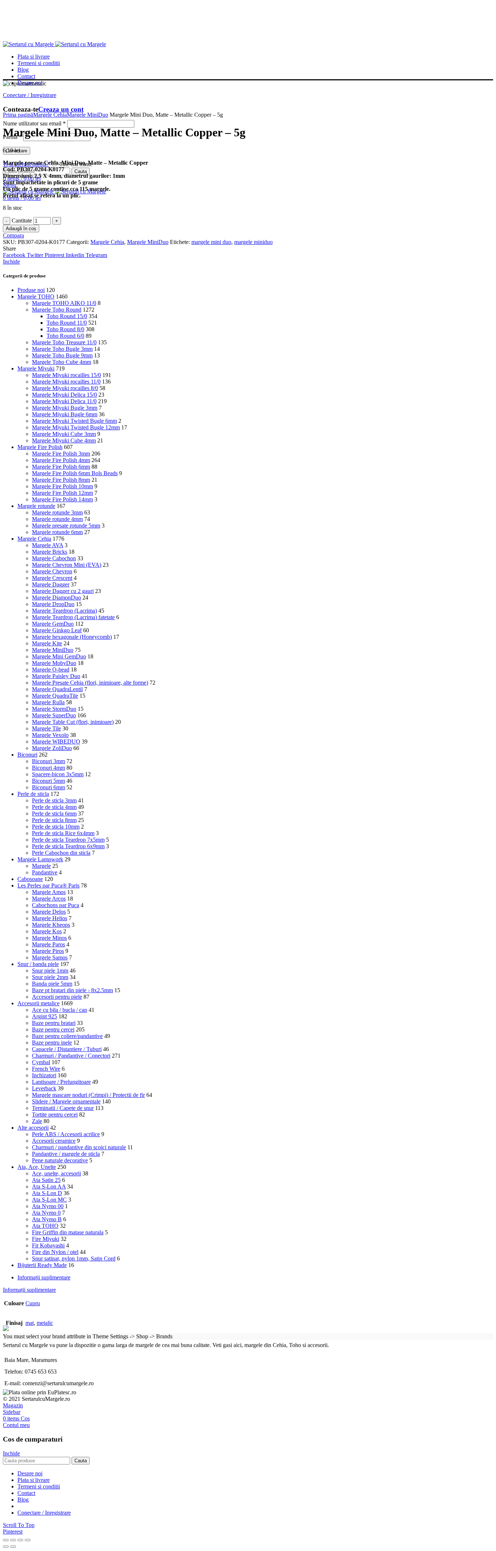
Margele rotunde (36, 506)
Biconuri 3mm (48, 761)
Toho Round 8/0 (65, 329)
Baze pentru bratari (54, 1023)
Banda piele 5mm (52, 984)
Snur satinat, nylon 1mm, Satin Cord (73, 1258)
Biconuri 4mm (48, 768)
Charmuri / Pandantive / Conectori (71, 1056)
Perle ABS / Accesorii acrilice (66, 1134)
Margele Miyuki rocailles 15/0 (66, 375)
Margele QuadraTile (55, 696)
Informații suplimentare (43, 1277)
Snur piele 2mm (50, 977)
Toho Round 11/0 (66, 323)
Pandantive (44, 872)
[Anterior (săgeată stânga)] (6, 1547)
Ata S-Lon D (47, 1193)
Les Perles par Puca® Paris (48, 885)
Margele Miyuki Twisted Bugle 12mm (76, 427)
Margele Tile (46, 728)
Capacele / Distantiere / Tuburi (67, 1049)
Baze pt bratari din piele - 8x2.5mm (72, 990)
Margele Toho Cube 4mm (61, 362)
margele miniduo (253, 242)
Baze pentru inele (52, 1042)
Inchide (11, 261)
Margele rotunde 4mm (57, 519)
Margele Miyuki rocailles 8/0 (65, 388)
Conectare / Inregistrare (44, 1513)
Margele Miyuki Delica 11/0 (64, 401)
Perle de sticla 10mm (56, 826)
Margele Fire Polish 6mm (61, 467)
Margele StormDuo (54, 709)
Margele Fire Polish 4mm (61, 460)
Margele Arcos (49, 898)
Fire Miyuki (45, 1239)
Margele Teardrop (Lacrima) (64, 611)
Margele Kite (47, 643)
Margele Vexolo (50, 735)
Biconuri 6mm (48, 787)
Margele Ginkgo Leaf (57, 630)
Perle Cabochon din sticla (61, 853)
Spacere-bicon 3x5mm (58, 774)
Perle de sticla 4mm (54, 807)
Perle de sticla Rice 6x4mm (63, 833)
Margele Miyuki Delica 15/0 (64, 395)
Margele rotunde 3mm (57, 512)
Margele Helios (49, 918)
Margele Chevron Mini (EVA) (66, 565)
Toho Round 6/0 (65, 336)
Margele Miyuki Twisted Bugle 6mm (74, 421)
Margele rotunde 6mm (57, 532)
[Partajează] (13, 1540)
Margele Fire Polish (39, 447)
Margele (41, 866)
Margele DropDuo (53, 604)
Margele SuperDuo (54, 715)
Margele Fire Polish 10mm (62, 486)
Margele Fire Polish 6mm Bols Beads (75, 473)
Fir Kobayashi (48, 1245)
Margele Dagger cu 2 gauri (63, 591)
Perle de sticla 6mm (54, 813)
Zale (37, 1121)
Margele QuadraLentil (57, 689)
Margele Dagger (50, 584)
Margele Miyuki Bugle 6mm (64, 414)
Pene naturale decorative (60, 1160)
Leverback (44, 1088)
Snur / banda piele (38, 964)
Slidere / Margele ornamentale (66, 1101)
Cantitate (22, 220)
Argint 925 (44, 1016)
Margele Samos (50, 957)
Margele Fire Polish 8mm (61, 480)
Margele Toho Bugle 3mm (62, 349)
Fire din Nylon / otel (55, 1252)
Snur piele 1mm (50, 970)
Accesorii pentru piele (57, 997)
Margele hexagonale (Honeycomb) (72, 637)
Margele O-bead (50, 669)
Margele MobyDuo (54, 663)
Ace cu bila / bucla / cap (59, 1010)
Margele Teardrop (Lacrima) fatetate (73, 617)
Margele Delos (49, 912)
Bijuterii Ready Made (42, 1265)
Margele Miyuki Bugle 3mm (64, 408)
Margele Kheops (51, 925)
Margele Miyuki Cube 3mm (64, 434)
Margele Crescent (52, 578)
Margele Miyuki (35, 368)
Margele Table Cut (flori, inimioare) (73, 722)
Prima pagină (18, 115)
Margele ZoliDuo (52, 748)
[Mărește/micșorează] (28, 1540)
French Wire (46, 1069)
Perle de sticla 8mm (54, 820)
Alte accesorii (33, 1128)
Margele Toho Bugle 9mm (62, 355)
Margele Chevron (52, 571)
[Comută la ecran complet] (20, 1540)
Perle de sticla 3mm (54, 800)
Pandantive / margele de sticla (66, 1154)
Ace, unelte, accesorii (56, 1173)
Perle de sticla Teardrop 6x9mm (68, 846)
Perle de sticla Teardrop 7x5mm (68, 840)
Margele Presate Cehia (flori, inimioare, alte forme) (90, 683)
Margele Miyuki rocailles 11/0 (66, 381)
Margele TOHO (35, 296)
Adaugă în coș (21, 228)
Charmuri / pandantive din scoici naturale (79, 1147)
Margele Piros (48, 951)
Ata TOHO (45, 1226)
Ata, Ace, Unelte (36, 1167)
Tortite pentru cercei (55, 1114)
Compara (13, 235)
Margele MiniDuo (87, 115)
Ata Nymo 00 (48, 1206)
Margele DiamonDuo (56, 597)
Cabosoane (30, 879)
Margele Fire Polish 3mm (61, 453)
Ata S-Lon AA (49, 1186)
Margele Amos (49, 892)
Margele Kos (47, 931)
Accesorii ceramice (54, 1141)
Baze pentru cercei (53, 1029)
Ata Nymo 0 (46, 1213)
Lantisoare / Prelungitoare (61, 1082)
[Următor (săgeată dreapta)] (13, 1547)
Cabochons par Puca (55, 905)
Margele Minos (49, 938)
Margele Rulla (48, 702)
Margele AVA (47, 545)
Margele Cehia (50, 115)
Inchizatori (44, 1075)
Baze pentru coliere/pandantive (67, 1036)
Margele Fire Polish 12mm (62, 493)
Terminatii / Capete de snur (63, 1108)
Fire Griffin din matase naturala (67, 1232)
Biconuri (27, 755)
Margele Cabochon (54, 558)
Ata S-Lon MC (49, 1200)
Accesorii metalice (38, 1003)
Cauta (80, 171)
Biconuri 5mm (48, 781)
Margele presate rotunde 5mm (66, 525)
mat (29, 1323)
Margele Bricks (49, 552)
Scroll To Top (18, 1525)
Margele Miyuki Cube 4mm (64, 440)
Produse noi (31, 290)
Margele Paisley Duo (56, 676)
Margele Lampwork (40, 859)
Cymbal (41, 1062)
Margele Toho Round (56, 309)
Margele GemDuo (53, 624)
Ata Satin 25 (46, 1180)
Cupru (32, 1303)
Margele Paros (48, 944)
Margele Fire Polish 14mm (62, 499)
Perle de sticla (33, 794)
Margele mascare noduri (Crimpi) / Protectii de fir (88, 1095)
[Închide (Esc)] (6, 1540)
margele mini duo (211, 242)
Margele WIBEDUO (56, 741)
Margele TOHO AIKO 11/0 (64, 303)
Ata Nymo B (47, 1219)
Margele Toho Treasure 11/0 (64, 342)
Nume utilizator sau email (34, 123)
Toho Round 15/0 (66, 316)
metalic (45, 1323)
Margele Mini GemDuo (59, 656)
